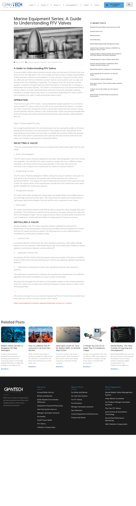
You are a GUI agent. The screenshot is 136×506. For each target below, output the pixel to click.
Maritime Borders (95, 35)
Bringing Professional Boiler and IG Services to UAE (105, 27)
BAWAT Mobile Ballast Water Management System (104, 44)
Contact (96, 5)
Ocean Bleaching (95, 39)
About (31, 5)
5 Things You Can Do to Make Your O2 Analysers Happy (94, 347)
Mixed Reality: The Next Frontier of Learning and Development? (121, 347)
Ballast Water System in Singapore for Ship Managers (105, 69)
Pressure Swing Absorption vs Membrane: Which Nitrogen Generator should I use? (104, 64)
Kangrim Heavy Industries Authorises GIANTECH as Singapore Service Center (105, 48)
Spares (56, 5)
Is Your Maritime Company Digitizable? (101, 79)
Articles (86, 5)
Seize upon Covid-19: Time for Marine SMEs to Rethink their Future (68, 347)
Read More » (5, 369)
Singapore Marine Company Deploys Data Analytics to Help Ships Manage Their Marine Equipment (105, 54)
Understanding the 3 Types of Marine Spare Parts (104, 59)
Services (43, 5)
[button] (114, 5)
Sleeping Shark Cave (96, 31)
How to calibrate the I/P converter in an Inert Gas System (39, 347)
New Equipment (71, 5)
